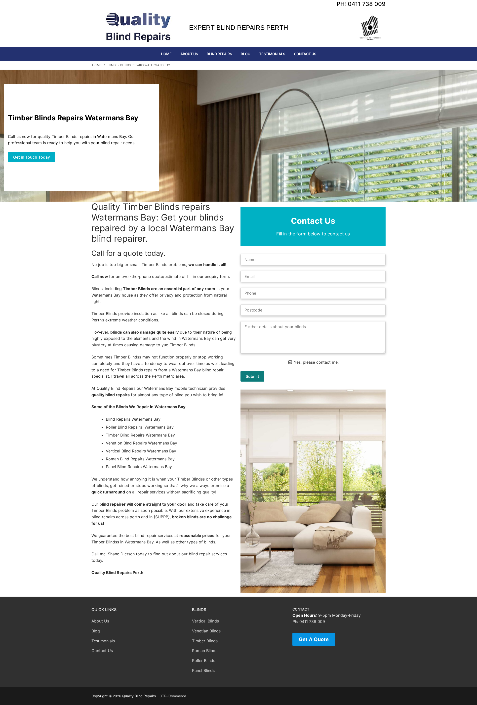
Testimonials (103, 640)
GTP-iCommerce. (173, 696)
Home (96, 65)
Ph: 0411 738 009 (361, 3)
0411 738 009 (312, 621)
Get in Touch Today (31, 157)
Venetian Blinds (206, 630)
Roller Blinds (203, 660)
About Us (100, 620)
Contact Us (102, 650)
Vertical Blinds (205, 620)
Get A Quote (314, 639)
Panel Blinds (203, 670)
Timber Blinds (205, 640)
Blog (95, 630)
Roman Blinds (204, 650)
